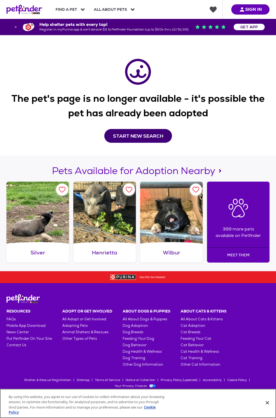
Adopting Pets (75, 325)
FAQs (11, 319)
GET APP (249, 27)
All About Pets (110, 9)
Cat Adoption (193, 325)
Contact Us (16, 345)
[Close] (267, 403)
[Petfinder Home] (24, 9)
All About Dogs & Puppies (145, 319)
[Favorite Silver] (62, 189)
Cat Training (191, 358)
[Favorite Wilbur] (196, 189)
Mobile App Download (26, 325)
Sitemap (83, 380)
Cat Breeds (191, 332)
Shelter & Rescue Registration (47, 380)
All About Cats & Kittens (202, 319)
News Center (17, 332)
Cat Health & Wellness (200, 351)
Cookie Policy (237, 380)
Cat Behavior (192, 345)
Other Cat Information (200, 364)
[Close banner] (15, 27)
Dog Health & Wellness (142, 351)
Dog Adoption (135, 325)
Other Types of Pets (79, 338)
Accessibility (212, 380)
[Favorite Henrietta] (129, 189)
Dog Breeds (133, 332)
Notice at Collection (140, 380)
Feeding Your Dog (138, 338)
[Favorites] (213, 9)
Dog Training (134, 358)
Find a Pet (66, 9)
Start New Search (138, 136)
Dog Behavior (135, 345)
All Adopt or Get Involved (84, 319)
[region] (138, 403)
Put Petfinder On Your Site (29, 338)
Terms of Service (107, 380)
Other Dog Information (143, 364)
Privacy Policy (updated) (179, 380)
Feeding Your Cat (196, 338)
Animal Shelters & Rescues (85, 332)
